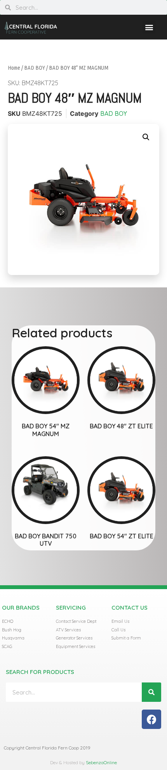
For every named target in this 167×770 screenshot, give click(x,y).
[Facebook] (151, 719)
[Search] (151, 692)
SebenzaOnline (101, 762)
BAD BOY (34, 67)
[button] (149, 27)
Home (14, 67)
